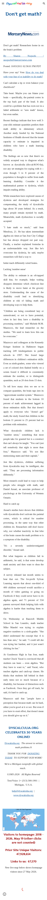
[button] (3, 3)
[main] (23, 14)
